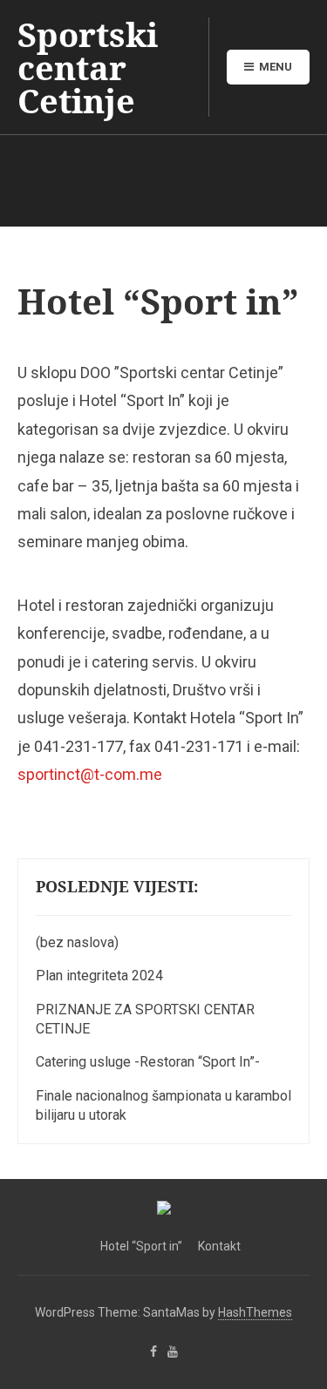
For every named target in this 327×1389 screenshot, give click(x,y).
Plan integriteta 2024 (99, 975)
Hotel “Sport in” (141, 1246)
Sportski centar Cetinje (87, 67)
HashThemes (255, 1312)
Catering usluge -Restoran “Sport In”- (148, 1062)
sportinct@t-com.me (89, 774)
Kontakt (219, 1246)
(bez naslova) (77, 942)
